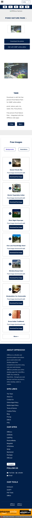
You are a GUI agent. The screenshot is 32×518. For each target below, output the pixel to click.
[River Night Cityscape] (17, 217)
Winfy (8, 449)
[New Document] (16, 7)
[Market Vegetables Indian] (17, 192)
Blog (8, 414)
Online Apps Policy (12, 402)
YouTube (12, 472)
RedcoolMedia (11, 440)
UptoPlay (9, 437)
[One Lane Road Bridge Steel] (17, 242)
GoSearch (10, 487)
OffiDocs (9, 432)
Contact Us (10, 399)
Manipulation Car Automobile (16, 296)
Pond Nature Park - (16, 18)
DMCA (9, 420)
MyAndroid (10, 452)
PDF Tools (10, 492)
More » (16, 336)
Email (10, 475)
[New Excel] (21, 7)
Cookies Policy (11, 411)
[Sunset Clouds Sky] (17, 166)
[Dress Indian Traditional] (17, 318)
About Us (9, 396)
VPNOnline (10, 446)
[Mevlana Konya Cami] (17, 267)
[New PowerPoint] (27, 7)
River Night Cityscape (16, 220)
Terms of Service (12, 408)
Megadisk (10, 443)
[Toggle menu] (2, 1)
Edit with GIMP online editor (17, 47)
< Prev (11, 124)
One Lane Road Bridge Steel (16, 245)
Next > (21, 124)
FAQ (8, 422)
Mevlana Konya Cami (16, 271)
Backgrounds (10, 149)
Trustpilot (11, 464)
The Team (10, 394)
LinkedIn (20, 472)
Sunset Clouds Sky (16, 170)
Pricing (9, 417)
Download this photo (17, 41)
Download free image (16, 176)
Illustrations (23, 149)
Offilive (9, 495)
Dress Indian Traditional (16, 321)
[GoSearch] (10, 7)
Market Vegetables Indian (16, 195)
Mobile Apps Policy (12, 405)
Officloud (9, 458)
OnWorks (9, 435)
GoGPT (9, 490)
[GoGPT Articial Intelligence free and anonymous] (5, 7)
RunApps (10, 455)
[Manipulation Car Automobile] (17, 293)
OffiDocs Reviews (12, 504)
